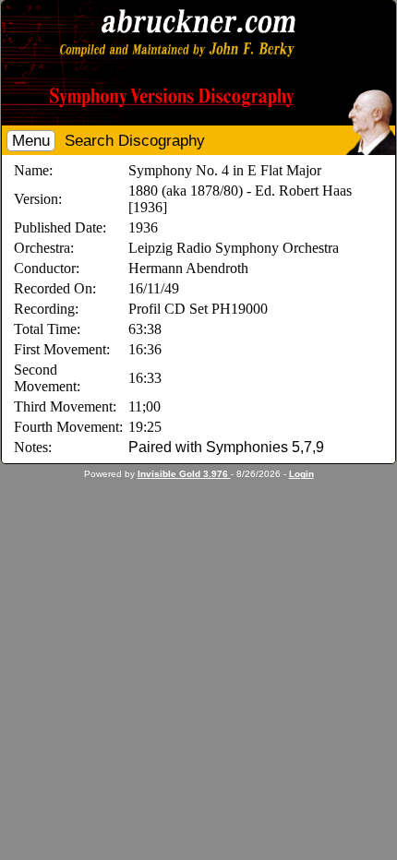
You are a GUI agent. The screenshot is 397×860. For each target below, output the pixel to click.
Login (301, 474)
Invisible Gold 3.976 (184, 474)
